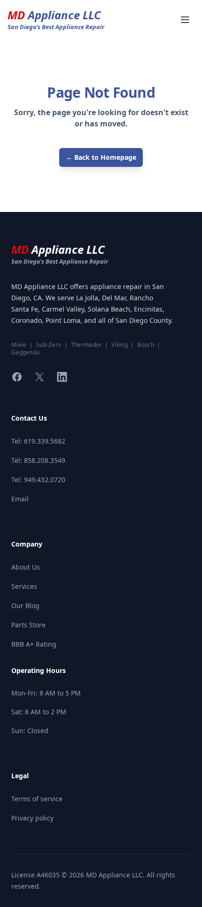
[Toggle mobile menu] (185, 19)
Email (20, 498)
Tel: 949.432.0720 (38, 479)
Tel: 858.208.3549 (38, 460)
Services (24, 586)
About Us (25, 567)
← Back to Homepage (101, 157)
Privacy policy (32, 817)
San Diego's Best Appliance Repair (59, 261)
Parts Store (28, 624)
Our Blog (25, 605)
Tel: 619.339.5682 (38, 441)
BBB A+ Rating (33, 644)
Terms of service (36, 798)
